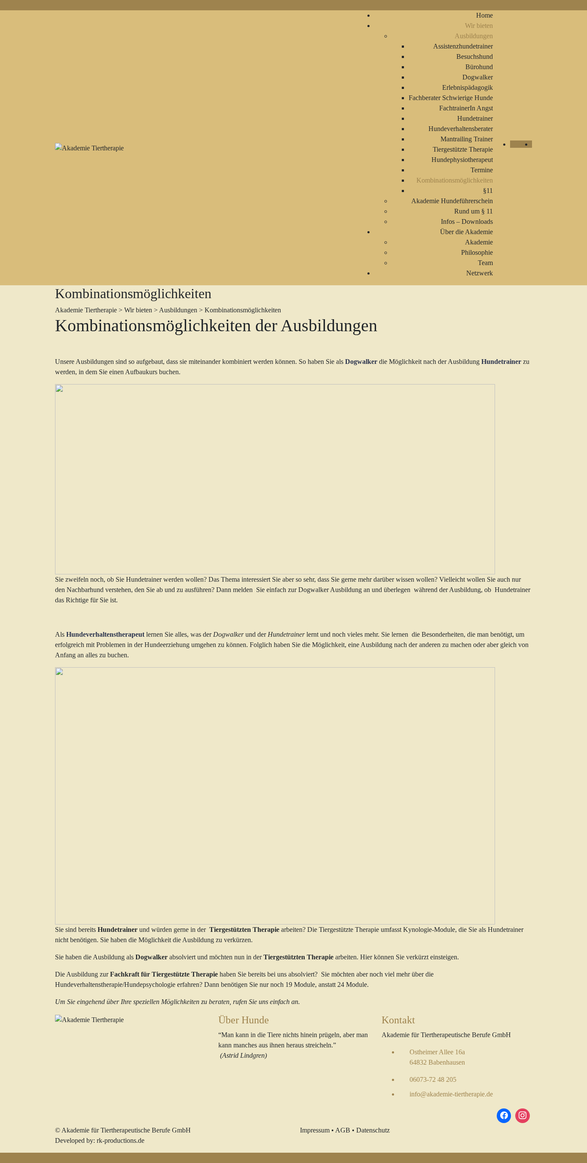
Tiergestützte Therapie (463, 149)
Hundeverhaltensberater (460, 128)
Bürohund (479, 66)
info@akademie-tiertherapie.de (451, 1094)
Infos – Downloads (467, 221)
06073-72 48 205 (433, 1079)
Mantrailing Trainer (466, 139)
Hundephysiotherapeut (462, 159)
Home (484, 15)
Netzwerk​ (479, 273)
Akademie (479, 242)
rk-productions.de (120, 1140)
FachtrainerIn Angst (466, 108)
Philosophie (477, 252)
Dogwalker (477, 77)
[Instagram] (522, 1115)
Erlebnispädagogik (467, 87)
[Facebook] (504, 1115)
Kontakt (521, 144)
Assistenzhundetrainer (463, 46)
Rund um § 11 (473, 211)
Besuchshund (474, 56)
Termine (482, 170)
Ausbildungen (474, 36)
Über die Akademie (466, 231)
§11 (488, 190)
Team (485, 262)
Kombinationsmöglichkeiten (454, 180)
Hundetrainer (475, 118)
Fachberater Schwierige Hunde (451, 97)
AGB (342, 1130)
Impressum (315, 1130)
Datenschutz (373, 1130)
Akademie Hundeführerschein (452, 201)
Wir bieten (479, 25)
